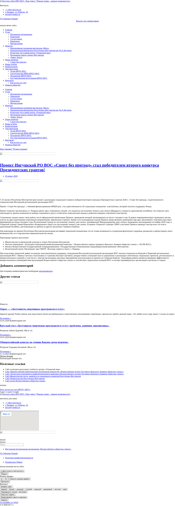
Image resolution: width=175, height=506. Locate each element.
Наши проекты (11, 60)
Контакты (9, 80)
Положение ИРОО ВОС (21, 76)
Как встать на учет (18, 83)
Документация (11, 69)
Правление (15, 37)
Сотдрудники (16, 39)
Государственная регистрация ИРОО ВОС (28, 78)
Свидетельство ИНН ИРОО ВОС (25, 73)
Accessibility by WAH (9, 502)
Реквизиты (15, 41)
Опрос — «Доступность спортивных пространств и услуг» (32, 309)
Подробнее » (5, 318)
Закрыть (4, 474)
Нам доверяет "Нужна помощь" (14, 149)
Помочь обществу (13, 85)
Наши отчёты (11, 64)
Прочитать (5, 482)
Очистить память (7, 495)
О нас (7, 32)
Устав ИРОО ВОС (18, 71)
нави (65, 489)
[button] (6, 356)
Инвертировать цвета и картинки (13, 497)
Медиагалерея (16, 44)
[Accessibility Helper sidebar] (12, 471)
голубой (29, 489)
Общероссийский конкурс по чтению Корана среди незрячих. (34, 342)
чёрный (4, 489)
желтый (57, 489)
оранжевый (47, 489)
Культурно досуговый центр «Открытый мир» (30, 53)
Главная (8, 30)
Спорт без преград (18, 62)
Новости (9, 46)
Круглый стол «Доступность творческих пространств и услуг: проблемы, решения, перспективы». (55, 325)
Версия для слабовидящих (87, 21)
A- (2, 479)
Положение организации (21, 34)
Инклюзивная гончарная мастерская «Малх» (29, 48)
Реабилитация (11, 67)
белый (11, 489)
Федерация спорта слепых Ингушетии (27, 55)
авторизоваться (45, 271)
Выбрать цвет (6, 487)
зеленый (20, 489)
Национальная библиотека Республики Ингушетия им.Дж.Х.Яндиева (40, 50)
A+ (6, 479)
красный (37, 489)
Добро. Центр (16, 57)
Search (3, 440)
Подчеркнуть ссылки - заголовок (13, 492)
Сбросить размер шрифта (19, 479)
